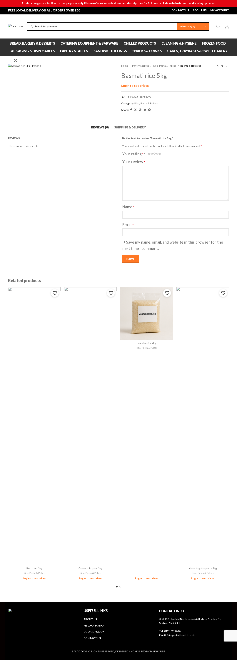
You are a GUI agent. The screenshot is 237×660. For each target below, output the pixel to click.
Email (128, 224)
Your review (133, 161)
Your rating (132, 154)
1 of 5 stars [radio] (149, 154)
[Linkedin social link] (145, 109)
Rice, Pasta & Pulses (164, 65)
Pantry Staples (140, 65)
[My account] (227, 26)
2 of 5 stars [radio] (151, 154)
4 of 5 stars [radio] (157, 154)
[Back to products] (222, 66)
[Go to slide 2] (120, 586)
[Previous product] (218, 66)
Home (124, 65)
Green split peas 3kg (90, 568)
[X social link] (135, 109)
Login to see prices (135, 86)
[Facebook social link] (131, 109)
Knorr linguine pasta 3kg (203, 568)
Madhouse (157, 651)
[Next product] (226, 66)
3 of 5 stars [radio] (154, 154)
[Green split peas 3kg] (90, 426)
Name (128, 206)
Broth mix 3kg (34, 568)
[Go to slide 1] (117, 586)
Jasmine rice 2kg (146, 343)
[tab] (100, 125)
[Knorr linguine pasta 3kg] (202, 426)
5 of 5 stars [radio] (160, 154)
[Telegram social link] (149, 109)
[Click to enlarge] (15, 60)
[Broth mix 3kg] (34, 426)
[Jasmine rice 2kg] (146, 313)
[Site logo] (15, 26)
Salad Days (80, 651)
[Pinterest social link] (140, 109)
